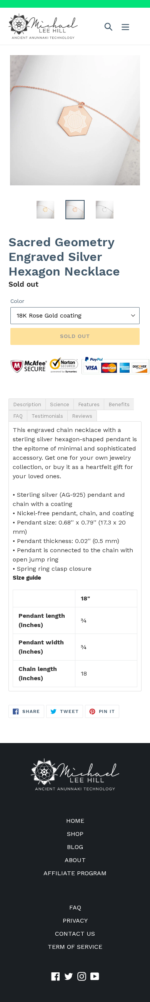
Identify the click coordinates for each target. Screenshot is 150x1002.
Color (17, 301)
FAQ (18, 416)
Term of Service (75, 946)
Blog (75, 847)
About (75, 860)
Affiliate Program (75, 873)
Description (27, 404)
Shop (75, 833)
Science (59, 404)
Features (89, 404)
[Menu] (125, 26)
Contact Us (75, 933)
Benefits (119, 404)
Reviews (82, 416)
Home (75, 820)
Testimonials (47, 416)
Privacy (75, 920)
